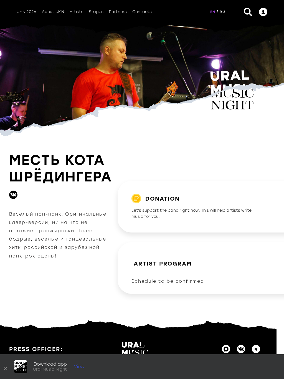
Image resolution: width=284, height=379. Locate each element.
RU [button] (222, 12)
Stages (96, 11)
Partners (118, 11)
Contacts (142, 11)
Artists (76, 11)
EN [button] (212, 12)
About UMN (53, 11)
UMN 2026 (26, 11)
